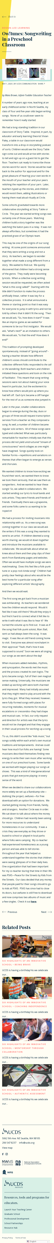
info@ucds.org (27, 1142)
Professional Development (16, 1218)
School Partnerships (13, 1223)
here (33, 901)
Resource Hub (10, 1227)
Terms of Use (20, 1238)
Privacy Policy (7, 1238)
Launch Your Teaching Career (18, 1209)
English (32, 1241)
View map (7, 1147)
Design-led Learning (16, 27)
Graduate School (12, 1214)
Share (40, 84)
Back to (12, 16)
